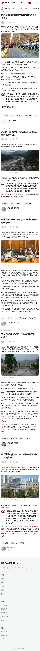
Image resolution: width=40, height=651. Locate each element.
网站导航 (4, 632)
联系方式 (4, 635)
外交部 (19, 116)
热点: (2, 8)
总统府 (14, 8)
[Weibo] (15, 568)
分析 (2, 586)
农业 (12, 116)
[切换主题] (30, 2)
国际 (2, 594)
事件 (22, 8)
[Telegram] (10, 23)
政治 (2, 582)
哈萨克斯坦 (28, 116)
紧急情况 (14, 438)
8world (4, 431)
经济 (2, 590)
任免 (18, 8)
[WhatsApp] (6, 23)
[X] (17, 23)
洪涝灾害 (5, 203)
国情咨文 (27, 8)
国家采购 (4, 620)
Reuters (4, 421)
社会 (28, 438)
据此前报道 (5, 194)
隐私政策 (4, 609)
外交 (12, 203)
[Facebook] (13, 23)
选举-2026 (8, 8)
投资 (36, 116)
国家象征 (4, 613)
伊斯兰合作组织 (20, 318)
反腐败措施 (4, 616)
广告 (2, 639)
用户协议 (4, 605)
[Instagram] (2, 23)
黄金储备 (5, 116)
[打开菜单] (36, 2)
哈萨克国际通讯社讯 (9, 467)
